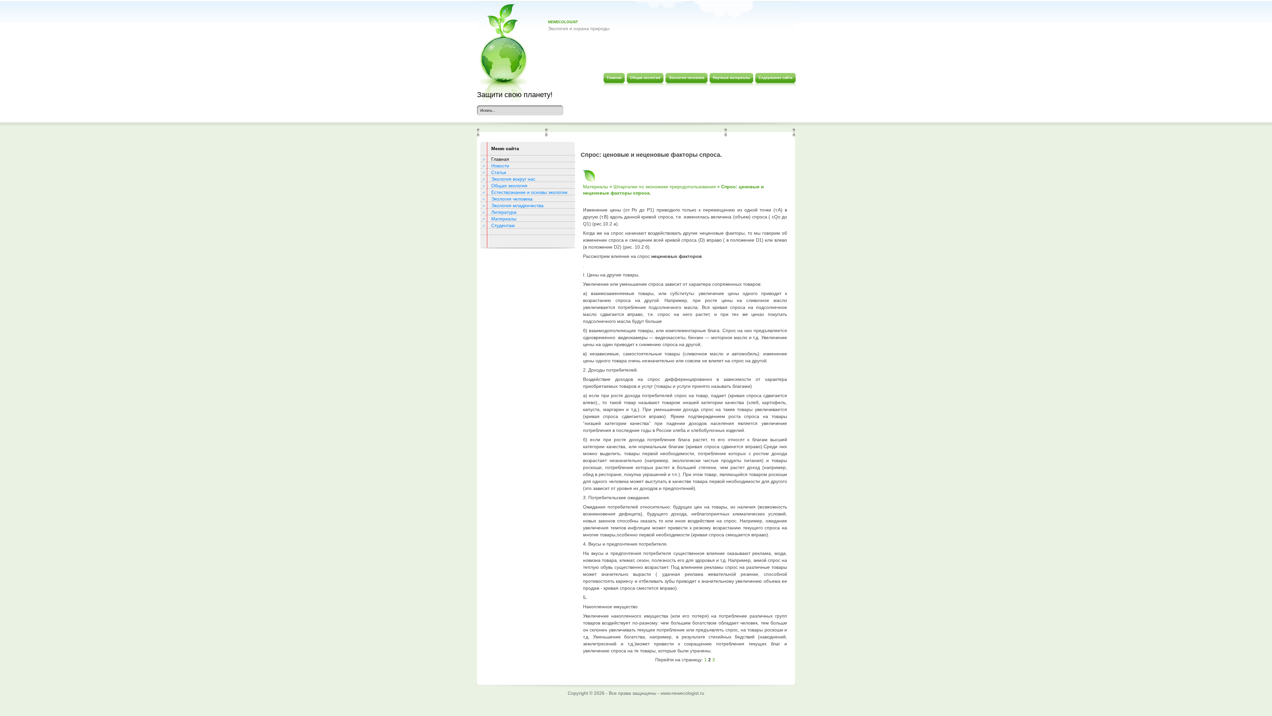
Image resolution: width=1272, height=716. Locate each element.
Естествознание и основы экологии (529, 192)
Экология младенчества (517, 205)
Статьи (498, 172)
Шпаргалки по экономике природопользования (664, 186)
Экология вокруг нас (513, 179)
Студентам (503, 225)
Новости (500, 165)
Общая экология (509, 185)
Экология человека (512, 199)
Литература (503, 212)
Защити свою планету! (515, 94)
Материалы (503, 218)
